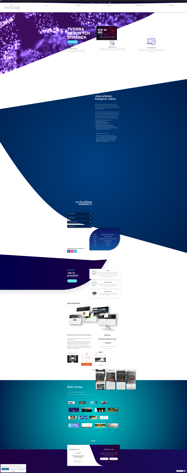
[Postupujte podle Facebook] (109, 2)
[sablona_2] (86, 365)
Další (95, 369)
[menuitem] (1, 1)
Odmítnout (13, 469)
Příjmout (5, 469)
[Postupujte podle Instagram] (72, 251)
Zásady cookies (13, 471)
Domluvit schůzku (72, 280)
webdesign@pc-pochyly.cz (102, 2)
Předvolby (21, 469)
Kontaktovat (76, 460)
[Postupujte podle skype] (75, 251)
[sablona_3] (100, 365)
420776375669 (92, 2)
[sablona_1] (72, 365)
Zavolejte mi (108, 461)
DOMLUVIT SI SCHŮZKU (72, 41)
